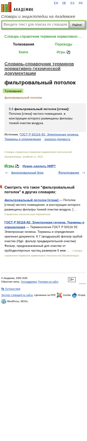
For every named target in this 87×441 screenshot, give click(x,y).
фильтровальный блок (27, 172)
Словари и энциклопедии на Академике (38, 16)
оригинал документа (57, 139)
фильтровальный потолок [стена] (31, 200)
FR (81, 3)
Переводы (63, 44)
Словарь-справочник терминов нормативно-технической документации (43, 36)
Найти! (77, 25)
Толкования (23, 44)
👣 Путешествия (10, 288)
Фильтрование (68, 172)
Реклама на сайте (48, 281)
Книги (23, 52)
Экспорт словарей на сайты (17, 295)
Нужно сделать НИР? (39, 166)
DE (64, 3)
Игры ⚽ (64, 52)
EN (56, 3)
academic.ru (17, 7)
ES (72, 3)
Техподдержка (29, 281)
